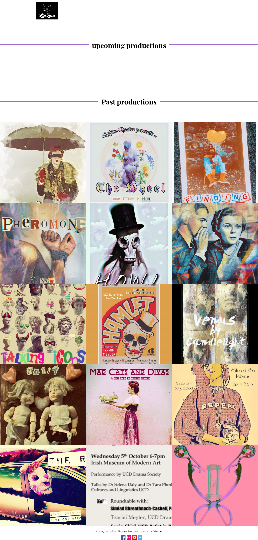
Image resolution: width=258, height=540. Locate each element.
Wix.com (158, 531)
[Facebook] (123, 537)
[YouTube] (134, 537)
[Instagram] (129, 537)
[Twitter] (140, 537)
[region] (202, 162)
